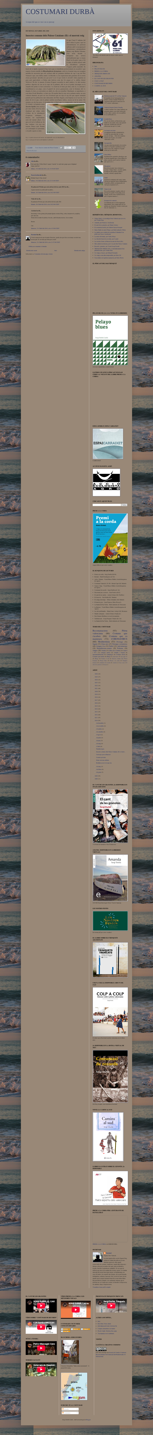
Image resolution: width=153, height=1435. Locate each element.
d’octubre (99, 729)
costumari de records (104, 662)
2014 (96, 709)
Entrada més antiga (79, 250)
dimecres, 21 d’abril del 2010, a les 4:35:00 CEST (45, 228)
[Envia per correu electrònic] (65, 148)
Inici (55, 250)
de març (98, 766)
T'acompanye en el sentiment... (106, 1333)
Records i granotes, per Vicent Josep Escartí (106, 246)
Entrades (66, 1409)
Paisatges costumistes (119, 644)
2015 (96, 706)
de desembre (100, 723)
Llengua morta (105, 652)
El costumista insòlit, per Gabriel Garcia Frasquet (108, 227)
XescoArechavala (36, 175)
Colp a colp (121, 662)
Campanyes (110, 654)
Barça (108, 656)
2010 (96, 720)
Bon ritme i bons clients (104, 1324)
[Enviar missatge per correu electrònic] (61, 147)
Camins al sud (105, 658)
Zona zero (104, 644)
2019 (96, 694)
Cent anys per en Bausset (103, 754)
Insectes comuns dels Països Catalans (48, 147)
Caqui (106, 177)
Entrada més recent (31, 250)
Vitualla (103, 650)
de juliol (98, 738)
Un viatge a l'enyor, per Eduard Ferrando (105, 253)
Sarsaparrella (108, 143)
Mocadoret (107, 166)
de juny (98, 740)
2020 (96, 691)
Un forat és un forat (109, 130)
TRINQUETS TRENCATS (102, 73)
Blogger (88, 1420)
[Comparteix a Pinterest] (74, 148)
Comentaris (67, 1413)
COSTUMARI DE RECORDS (103, 83)
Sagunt (95, 644)
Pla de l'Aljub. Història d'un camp (107, 1331)
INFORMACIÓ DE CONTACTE (107, 1326)
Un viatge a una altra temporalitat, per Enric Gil (107, 255)
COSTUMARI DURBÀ (60, 11)
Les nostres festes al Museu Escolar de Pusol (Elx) (108, 241)
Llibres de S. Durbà (114, 650)
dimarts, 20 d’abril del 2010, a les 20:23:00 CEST (45, 192)
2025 (96, 677)
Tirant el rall (107, 189)
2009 (96, 776)
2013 (96, 712)
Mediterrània (104, 641)
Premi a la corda (115, 660)
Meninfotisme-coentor (104, 648)
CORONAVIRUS (119, 638)
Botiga (96, 658)
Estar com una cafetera (102, 760)
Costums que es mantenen (110, 637)
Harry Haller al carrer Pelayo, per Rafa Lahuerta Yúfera (110, 230)
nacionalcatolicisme (98, 654)
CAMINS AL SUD (100, 86)
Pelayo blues (103, 660)
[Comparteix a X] (70, 148)
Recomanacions (100, 630)
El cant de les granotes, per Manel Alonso (106, 225)
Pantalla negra (100, 749)
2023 (96, 682)
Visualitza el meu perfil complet (101, 1287)
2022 (96, 685)
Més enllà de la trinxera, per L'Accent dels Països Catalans (110, 244)
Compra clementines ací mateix (106, 1328)
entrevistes (115, 656)
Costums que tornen (98, 656)
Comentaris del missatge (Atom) (43, 254)
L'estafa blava (108, 119)
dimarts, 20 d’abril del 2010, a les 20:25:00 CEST (45, 204)
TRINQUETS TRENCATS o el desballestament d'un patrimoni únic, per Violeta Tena (109, 249)
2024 (96, 680)
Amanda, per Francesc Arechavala (104, 223)
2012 (96, 715)
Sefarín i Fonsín (119, 652)
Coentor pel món (101, 757)
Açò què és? (124, 656)
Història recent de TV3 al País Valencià (115, 96)
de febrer (99, 769)
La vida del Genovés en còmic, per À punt (106, 239)
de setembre (100, 732)
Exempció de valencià (110, 200)
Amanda (115, 662)
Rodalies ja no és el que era (104, 763)
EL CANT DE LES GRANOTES (104, 78)
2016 (96, 703)
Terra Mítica (107, 154)
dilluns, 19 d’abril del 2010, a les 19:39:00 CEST (45, 169)
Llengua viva (100, 646)
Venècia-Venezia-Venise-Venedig (113, 107)
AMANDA (97, 76)
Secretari (33, 235)
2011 (96, 717)
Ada (32, 161)
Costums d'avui (120, 654)
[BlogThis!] (67, 148)
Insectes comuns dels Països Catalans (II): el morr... (110, 752)
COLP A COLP (99, 81)
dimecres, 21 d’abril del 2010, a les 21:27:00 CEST (45, 242)
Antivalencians (122, 646)
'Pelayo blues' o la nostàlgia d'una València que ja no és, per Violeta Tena (110, 219)
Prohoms (120, 648)
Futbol (111, 646)
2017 (96, 700)
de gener (99, 772)
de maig (98, 743)
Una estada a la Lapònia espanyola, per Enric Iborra (108, 258)
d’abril (98, 746)
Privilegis (120, 642)
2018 (96, 697)
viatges (95, 650)
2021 (96, 688)
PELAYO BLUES (99, 69)
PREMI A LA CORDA (101, 71)
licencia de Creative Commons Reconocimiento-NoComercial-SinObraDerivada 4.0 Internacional (111, 1354)
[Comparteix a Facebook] (72, 148)
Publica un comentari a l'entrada (37, 246)
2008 (96, 779)
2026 (96, 674)
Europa (105, 664)
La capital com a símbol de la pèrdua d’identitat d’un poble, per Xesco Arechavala (109, 233)
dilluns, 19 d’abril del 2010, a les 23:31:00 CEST (45, 181)
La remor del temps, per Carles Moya (104, 236)
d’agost (98, 735)
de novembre (100, 726)
